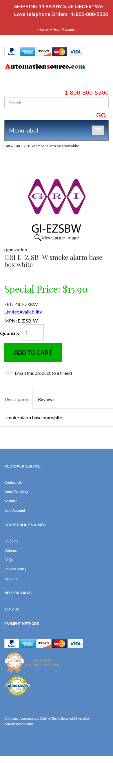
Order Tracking (16, 492)
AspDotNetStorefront (19, 724)
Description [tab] (16, 399)
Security (10, 578)
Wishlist (10, 501)
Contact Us (13, 483)
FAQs (8, 560)
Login (44, 29)
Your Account (64, 29)
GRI (7, 146)
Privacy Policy (15, 569)
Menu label (23, 130)
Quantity (10, 333)
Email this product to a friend (43, 373)
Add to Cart (33, 352)
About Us (11, 609)
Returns (10, 551)
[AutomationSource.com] (56, 67)
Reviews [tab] (46, 399)
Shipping (11, 541)
